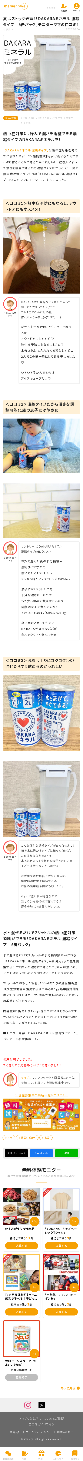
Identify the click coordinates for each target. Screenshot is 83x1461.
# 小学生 (25, 122)
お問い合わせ (65, 1432)
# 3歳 (32, 118)
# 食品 (46, 1137)
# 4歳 (39, 118)
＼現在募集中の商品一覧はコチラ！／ (41, 1095)
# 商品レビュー (27, 1137)
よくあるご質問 (54, 1418)
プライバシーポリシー (39, 1432)
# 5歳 (46, 118)
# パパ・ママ (56, 118)
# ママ (8, 1137)
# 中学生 (68, 118)
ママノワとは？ (28, 1418)
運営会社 (15, 1432)
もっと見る (68, 1388)
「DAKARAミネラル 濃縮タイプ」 (26, 150)
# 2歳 (24, 118)
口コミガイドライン (42, 1424)
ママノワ (26, 1077)
